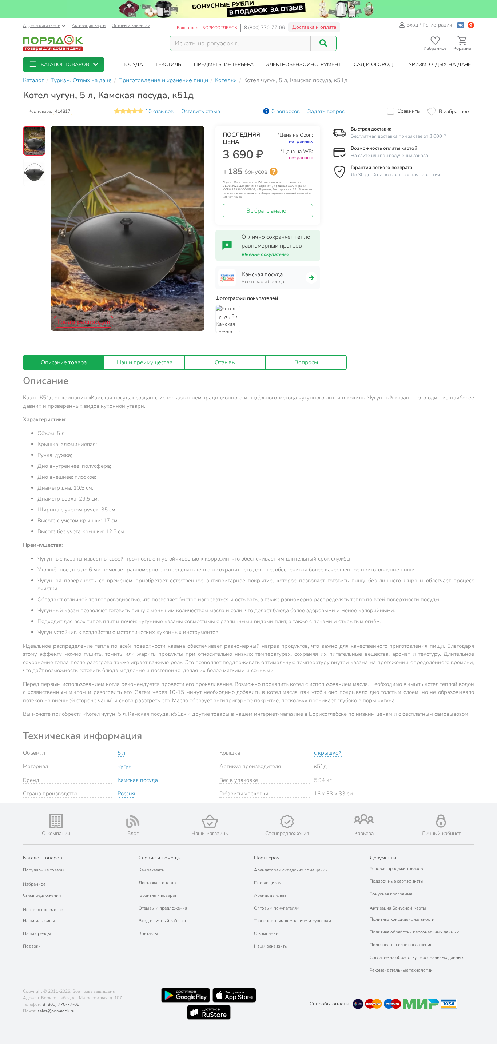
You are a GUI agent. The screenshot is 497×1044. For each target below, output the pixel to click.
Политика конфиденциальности (402, 919)
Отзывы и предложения (163, 908)
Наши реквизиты (271, 946)
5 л (121, 752)
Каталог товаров (42, 857)
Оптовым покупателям (276, 908)
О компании (266, 933)
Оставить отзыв (200, 111)
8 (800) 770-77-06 (264, 27)
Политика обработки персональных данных (414, 932)
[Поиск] (323, 43)
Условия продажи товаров (396, 868)
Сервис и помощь (159, 857)
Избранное (34, 884)
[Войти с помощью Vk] (460, 25)
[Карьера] (364, 819)
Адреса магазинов (41, 25)
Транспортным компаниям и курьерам (292, 921)
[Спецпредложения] (287, 821)
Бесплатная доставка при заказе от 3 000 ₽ (398, 136)
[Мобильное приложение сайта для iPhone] (234, 995)
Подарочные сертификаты (397, 881)
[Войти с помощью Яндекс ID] (471, 25)
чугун (125, 766)
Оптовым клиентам (131, 25)
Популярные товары (43, 870)
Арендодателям (270, 895)
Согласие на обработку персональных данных (417, 957)
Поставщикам (268, 883)
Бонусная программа (391, 894)
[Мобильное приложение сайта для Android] (185, 995)
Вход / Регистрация (429, 24)
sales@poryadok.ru (56, 1011)
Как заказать (151, 870)
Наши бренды (37, 933)
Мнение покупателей (265, 254)
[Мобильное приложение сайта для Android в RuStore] (209, 1012)
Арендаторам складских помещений (291, 870)
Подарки (32, 946)
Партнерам (267, 857)
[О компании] (56, 821)
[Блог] (133, 821)
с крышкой (328, 752)
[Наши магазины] (210, 821)
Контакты (148, 933)
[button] (63, 64)
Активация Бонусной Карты (398, 908)
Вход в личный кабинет (162, 921)
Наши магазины (39, 921)
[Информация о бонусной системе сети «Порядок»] (274, 172)
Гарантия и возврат (157, 895)
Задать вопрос (326, 111)
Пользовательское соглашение (401, 945)
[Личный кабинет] (441, 821)
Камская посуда (138, 780)
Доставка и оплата (314, 27)
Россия (126, 793)
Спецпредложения (42, 895)
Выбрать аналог (267, 211)
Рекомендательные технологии (401, 970)
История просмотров (44, 909)
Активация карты (89, 25)
